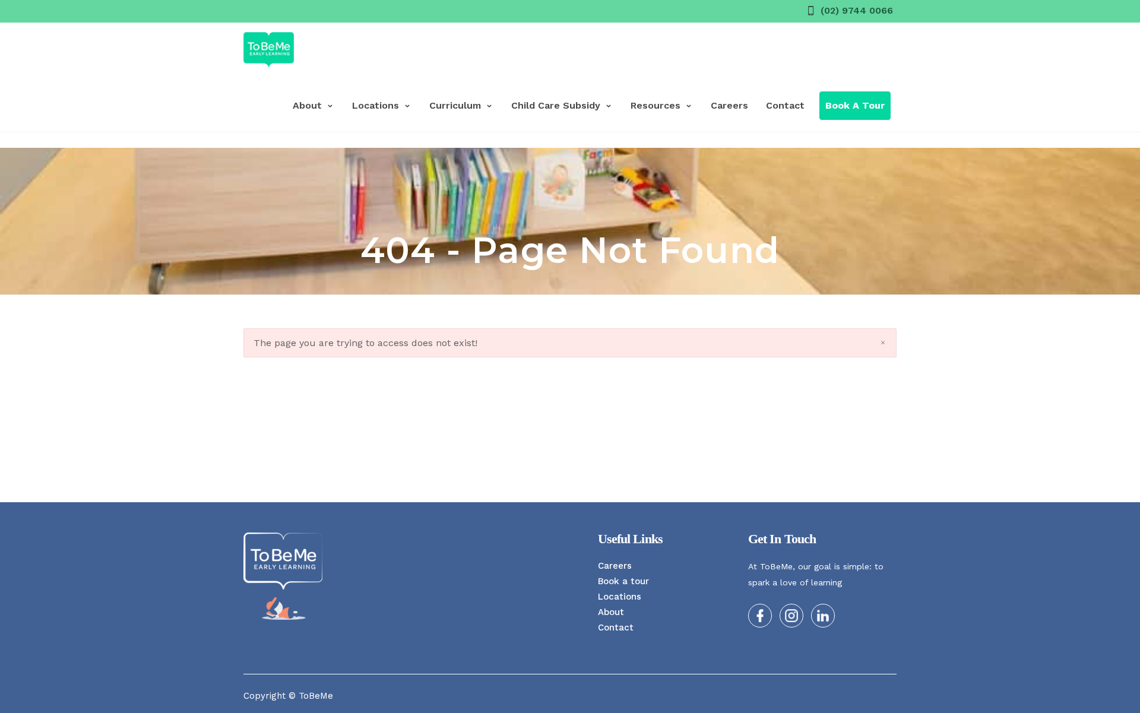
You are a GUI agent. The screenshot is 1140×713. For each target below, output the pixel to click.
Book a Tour (855, 105)
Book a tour (623, 581)
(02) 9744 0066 (857, 10)
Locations (375, 105)
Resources (655, 105)
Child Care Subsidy (555, 105)
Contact (785, 105)
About (307, 105)
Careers (729, 105)
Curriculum (455, 105)
